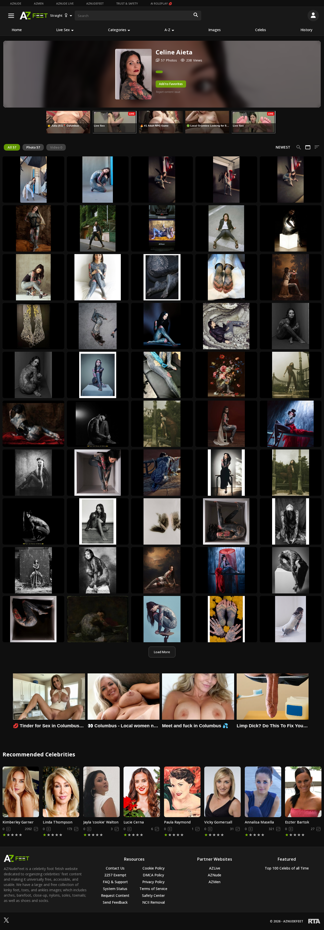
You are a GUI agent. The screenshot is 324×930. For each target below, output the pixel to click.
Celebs (260, 29)
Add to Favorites (171, 84)
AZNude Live (65, 3)
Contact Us (115, 868)
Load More (162, 652)
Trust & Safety (127, 3)
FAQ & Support (115, 881)
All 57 (12, 147)
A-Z (167, 29)
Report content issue (168, 92)
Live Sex (63, 29)
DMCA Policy (153, 875)
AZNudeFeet (95, 3)
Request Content (115, 895)
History (306, 29)
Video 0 (56, 147)
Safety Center (153, 895)
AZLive (214, 868)
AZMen (39, 3)
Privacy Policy (153, 881)
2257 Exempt (115, 875)
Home (17, 29)
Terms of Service (153, 888)
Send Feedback (115, 902)
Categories (117, 29)
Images (214, 29)
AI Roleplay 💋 (161, 3)
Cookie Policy (154, 868)
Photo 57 (33, 147)
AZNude (15, 3)
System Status (115, 888)
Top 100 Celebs (287, 868)
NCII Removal (153, 902)
